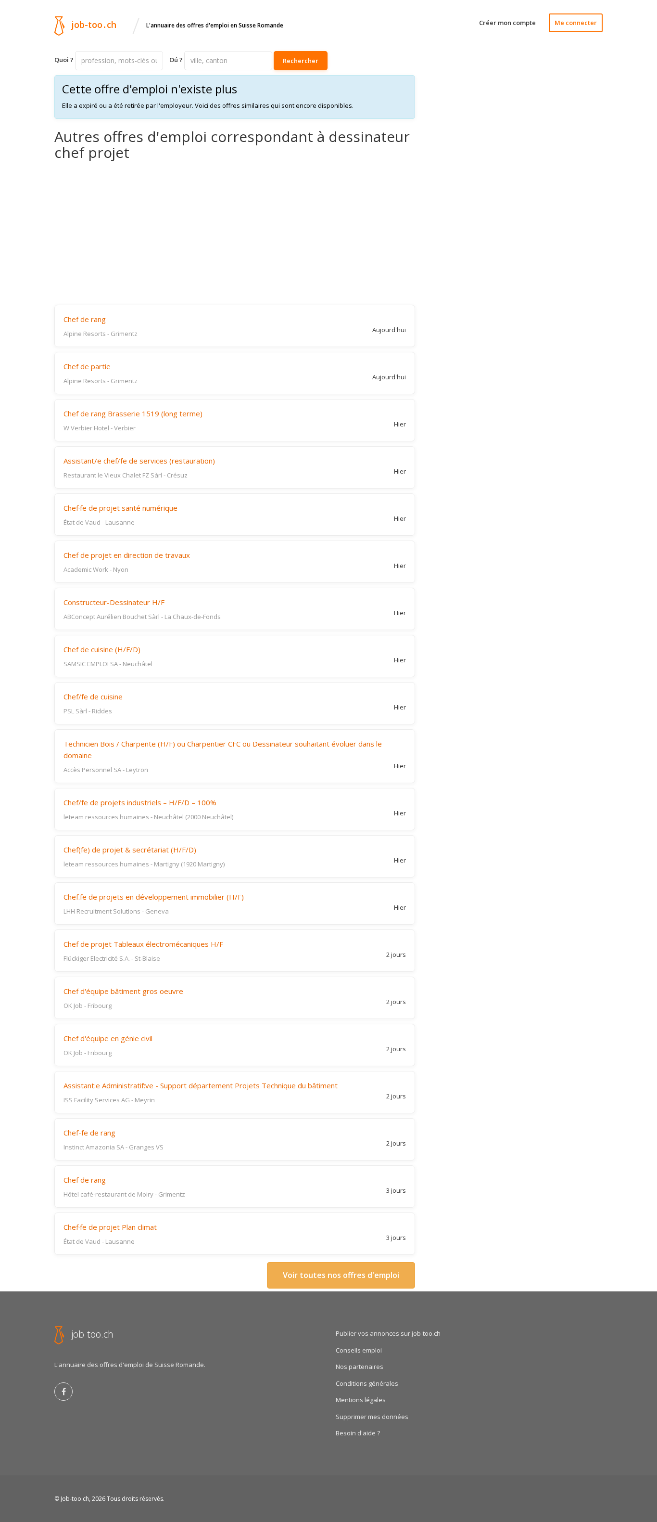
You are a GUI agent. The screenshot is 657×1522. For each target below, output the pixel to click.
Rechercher (300, 60)
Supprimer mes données (372, 1416)
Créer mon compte (507, 22)
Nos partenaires (359, 1366)
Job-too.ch (75, 1499)
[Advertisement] (234, 232)
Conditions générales (367, 1383)
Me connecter (576, 22)
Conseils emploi (359, 1350)
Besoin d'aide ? (358, 1433)
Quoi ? (64, 59)
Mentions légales (361, 1399)
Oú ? (176, 59)
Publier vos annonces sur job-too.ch (388, 1333)
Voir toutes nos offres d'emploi (341, 1275)
